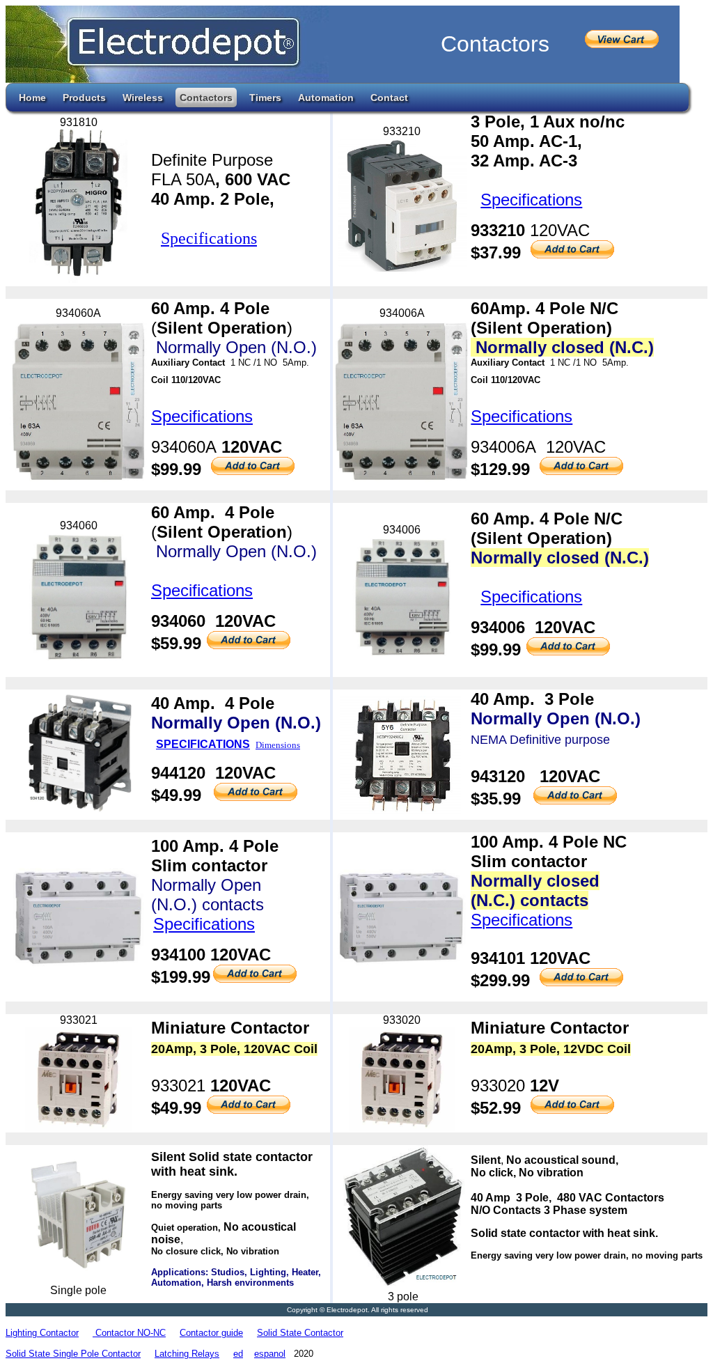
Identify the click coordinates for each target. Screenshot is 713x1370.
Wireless (143, 97)
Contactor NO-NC (129, 1333)
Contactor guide (211, 1333)
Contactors (206, 97)
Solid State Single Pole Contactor (73, 1353)
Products (84, 97)
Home (32, 97)
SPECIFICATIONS (203, 744)
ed (238, 1353)
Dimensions (278, 745)
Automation (326, 97)
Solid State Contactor (300, 1333)
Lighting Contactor (42, 1333)
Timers (265, 97)
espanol (269, 1353)
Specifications (209, 238)
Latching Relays (187, 1353)
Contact (389, 97)
